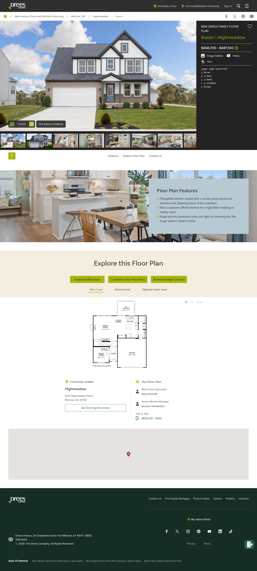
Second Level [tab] (122, 289)
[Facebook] (166, 531)
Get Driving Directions (95, 408)
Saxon (119, 16)
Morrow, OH (78, 16)
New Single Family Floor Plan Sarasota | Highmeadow (113, 561)
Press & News (201, 498)
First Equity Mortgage (177, 498)
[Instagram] (188, 531)
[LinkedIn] (220, 531)
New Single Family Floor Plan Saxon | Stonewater (57, 561)
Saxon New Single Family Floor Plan (163, 561)
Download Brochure (87, 279)
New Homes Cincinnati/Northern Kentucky (39, 16)
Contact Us (155, 156)
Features (113, 156)
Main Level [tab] (96, 289)
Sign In (228, 6)
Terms (207, 543)
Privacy (191, 543)
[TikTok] (231, 531)
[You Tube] (209, 531)
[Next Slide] (31, 124)
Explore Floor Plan (133, 156)
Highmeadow (100, 16)
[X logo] (177, 531)
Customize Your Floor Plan (128, 279)
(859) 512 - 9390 (152, 418)
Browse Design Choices (168, 279)
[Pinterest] (198, 531)
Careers (217, 498)
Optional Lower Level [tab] (154, 289)
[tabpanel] (128, 334)
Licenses (244, 498)
